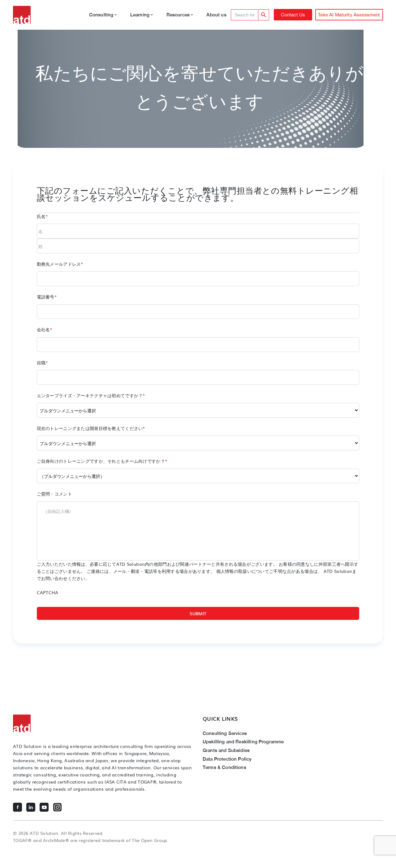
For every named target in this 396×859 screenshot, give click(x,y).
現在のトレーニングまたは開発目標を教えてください (91, 428)
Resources (178, 14)
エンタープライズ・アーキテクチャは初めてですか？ (91, 395)
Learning (139, 14)
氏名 (42, 216)
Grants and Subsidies (226, 750)
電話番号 (47, 296)
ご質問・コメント (54, 493)
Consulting (101, 14)
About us (216, 14)
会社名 (45, 329)
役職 (42, 362)
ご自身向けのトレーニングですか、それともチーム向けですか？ (102, 460)
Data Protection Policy (227, 759)
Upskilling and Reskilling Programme (243, 741)
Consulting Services (225, 733)
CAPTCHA (47, 592)
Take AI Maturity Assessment (349, 14)
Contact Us (293, 14)
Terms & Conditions (224, 767)
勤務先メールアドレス (60, 263)
